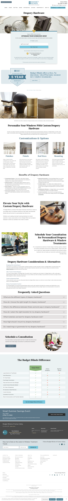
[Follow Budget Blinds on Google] (62, 444)
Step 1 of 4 (35, 41)
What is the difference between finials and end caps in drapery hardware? (31, 307)
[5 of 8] (34, 116)
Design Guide (42, 457)
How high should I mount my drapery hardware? (21, 322)
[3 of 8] (32, 116)
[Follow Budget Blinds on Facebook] (59, 444)
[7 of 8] (36, 116)
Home (27, 90)
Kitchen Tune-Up (17, 461)
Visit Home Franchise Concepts (20, 468)
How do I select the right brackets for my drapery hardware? (26, 312)
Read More (34, 432)
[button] (55, 5)
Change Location (12, 426)
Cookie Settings (45, 499)
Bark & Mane (17, 458)
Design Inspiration (43, 461)
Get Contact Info (63, 5)
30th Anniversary (30, 462)
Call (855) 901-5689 (6, 461)
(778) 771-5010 (63, 3)
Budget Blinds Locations (6, 459)
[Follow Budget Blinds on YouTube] (57, 475)
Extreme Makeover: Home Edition (45, 458)
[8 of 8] (37, 116)
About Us (47, 7)
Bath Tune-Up (17, 459)
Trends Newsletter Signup (44, 459)
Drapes (20, 7)
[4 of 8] (33, 116)
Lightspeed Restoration (18, 462)
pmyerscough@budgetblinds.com (15, 432)
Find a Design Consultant (6, 458)
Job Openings (30, 468)
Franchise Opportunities (6, 2)
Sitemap (4, 472)
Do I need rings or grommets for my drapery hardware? (24, 327)
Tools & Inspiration (44, 455)
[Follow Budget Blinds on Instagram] (64, 444)
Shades (10, 7)
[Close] (66, 499)
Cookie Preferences (5, 480)
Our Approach (30, 458)
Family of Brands (19, 455)
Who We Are (30, 457)
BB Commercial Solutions (19, 457)
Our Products (31, 90)
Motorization (27, 7)
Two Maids (16, 466)
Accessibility (4, 477)
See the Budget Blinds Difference (34, 402)
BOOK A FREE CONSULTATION (57, 414)
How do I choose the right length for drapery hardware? (24, 302)
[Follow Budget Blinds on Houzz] (55, 475)
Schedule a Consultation (58, 7)
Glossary (41, 462)
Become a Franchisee (31, 466)
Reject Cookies (52, 499)
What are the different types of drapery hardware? (22, 297)
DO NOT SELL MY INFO (6, 479)
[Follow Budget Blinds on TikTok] (64, 475)
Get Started (34, 47)
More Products (40, 7)
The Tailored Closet (18, 465)
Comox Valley (63, 2)
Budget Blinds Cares (31, 461)
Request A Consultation (6, 457)
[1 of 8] (30, 116)
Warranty (29, 465)
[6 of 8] (35, 116)
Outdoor (33, 7)
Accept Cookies (59, 499)
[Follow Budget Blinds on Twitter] (59, 475)
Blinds (6, 7)
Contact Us (10, 346)
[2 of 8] (31, 116)
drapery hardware (10, 269)
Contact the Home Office (6, 462)
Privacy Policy (50, 58)
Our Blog (55, 455)
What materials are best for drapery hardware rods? (23, 317)
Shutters (15, 7)
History (29, 459)
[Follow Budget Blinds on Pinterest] (62, 475)
